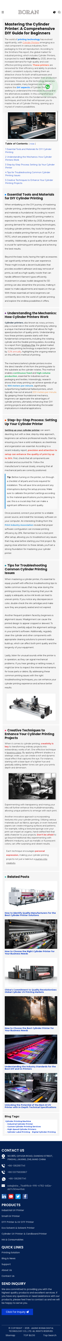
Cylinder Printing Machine (18, 1121)
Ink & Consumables (12, 1239)
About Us (7, 1270)
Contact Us (8, 1276)
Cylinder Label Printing (18, 1132)
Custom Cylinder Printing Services (24, 1126)
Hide (32, 144)
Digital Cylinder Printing (44, 1132)
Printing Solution (11, 1252)
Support (6, 1264)
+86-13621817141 (16, 1165)
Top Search (49, 1335)
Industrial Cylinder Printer (20, 1124)
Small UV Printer (11, 1216)
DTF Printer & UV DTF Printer (18, 1222)
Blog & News (8, 1258)
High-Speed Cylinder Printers (21, 1129)
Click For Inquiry (16, 1312)
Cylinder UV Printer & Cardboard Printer (24, 1233)
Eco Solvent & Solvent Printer (18, 1228)
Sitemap (10, 1335)
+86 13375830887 (17, 1172)
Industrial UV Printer (13, 1210)
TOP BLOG (29, 1335)
